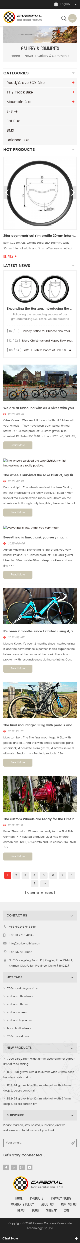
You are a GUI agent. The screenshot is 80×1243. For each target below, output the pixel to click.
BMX (10, 130)
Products (36, 1198)
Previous (7, 192)
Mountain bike (19, 102)
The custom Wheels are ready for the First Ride (40, 819)
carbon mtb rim (17, 1004)
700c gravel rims (18, 1036)
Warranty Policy (22, 1204)
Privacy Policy (61, 1198)
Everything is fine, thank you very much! (35, 537)
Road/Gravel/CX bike (26, 83)
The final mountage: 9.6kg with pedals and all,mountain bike (40, 725)
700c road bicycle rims (22, 989)
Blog (35, 1210)
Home (15, 55)
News (20, 1210)
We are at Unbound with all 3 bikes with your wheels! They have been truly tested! (40, 408)
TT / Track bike (20, 92)
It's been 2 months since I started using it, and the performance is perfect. (40, 631)
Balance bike (18, 140)
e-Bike (12, 111)
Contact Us (68, 1204)
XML (66, 1210)
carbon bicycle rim (19, 1020)
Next (72, 192)
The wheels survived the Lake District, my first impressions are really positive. (40, 475)
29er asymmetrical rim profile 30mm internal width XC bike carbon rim (40, 235)
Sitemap (51, 1210)
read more (18, 445)
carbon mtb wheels (20, 996)
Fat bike (13, 121)
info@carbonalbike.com (25, 944)
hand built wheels (19, 1028)
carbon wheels (17, 1012)
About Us (47, 1204)
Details (8, 256)
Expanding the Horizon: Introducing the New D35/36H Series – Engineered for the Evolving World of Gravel (40, 308)
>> (44, 884)
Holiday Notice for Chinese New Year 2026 (50, 331)
